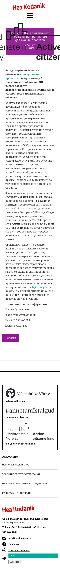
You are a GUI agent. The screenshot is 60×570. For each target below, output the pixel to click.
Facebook (13, 544)
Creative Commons (19, 550)
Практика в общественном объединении (24, 483)
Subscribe (14, 561)
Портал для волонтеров (15, 464)
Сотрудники (9, 531)
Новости (30, 48)
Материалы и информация (16, 493)
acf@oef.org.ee (39, 287)
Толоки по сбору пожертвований (21, 474)
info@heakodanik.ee (19, 538)
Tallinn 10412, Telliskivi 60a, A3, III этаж (24, 527)
